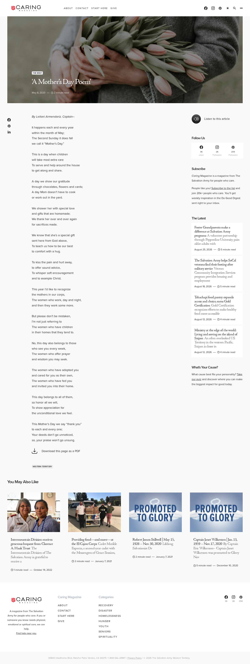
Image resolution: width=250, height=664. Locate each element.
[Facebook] (205, 8)
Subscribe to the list (223, 188)
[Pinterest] (220, 8)
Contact (64, 611)
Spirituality (108, 637)
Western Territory (42, 466)
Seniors (105, 631)
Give (61, 621)
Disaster (105, 611)
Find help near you (26, 633)
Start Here (66, 616)
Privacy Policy (135, 658)
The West (37, 73)
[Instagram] (213, 8)
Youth (104, 626)
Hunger (104, 621)
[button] (227, 8)
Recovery (106, 605)
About (63, 605)
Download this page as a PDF (61, 451)
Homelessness (110, 616)
